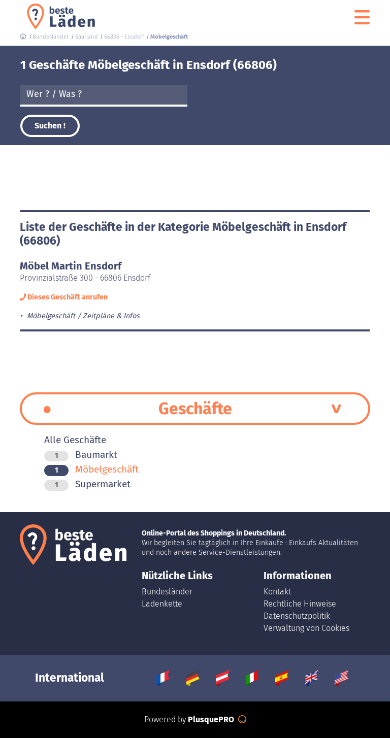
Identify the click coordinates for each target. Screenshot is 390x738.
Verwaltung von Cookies (306, 628)
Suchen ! (50, 125)
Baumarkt (86, 454)
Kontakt (277, 591)
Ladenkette (162, 604)
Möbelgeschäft (97, 469)
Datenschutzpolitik (297, 616)
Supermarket (93, 484)
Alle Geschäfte (75, 440)
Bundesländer (167, 591)
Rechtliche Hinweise (300, 604)
